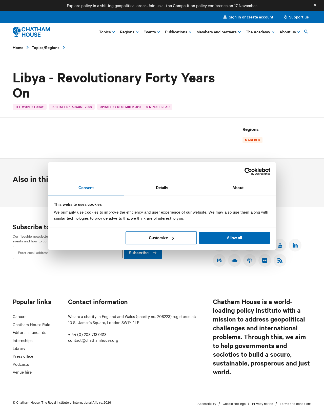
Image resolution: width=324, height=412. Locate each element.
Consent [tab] (86, 188)
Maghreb (252, 140)
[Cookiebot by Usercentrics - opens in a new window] (248, 171)
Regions (52, 47)
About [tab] (238, 188)
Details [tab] (162, 188)
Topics (38, 47)
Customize (158, 238)
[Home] (31, 32)
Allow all (234, 238)
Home (18, 47)
